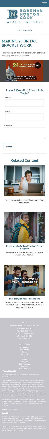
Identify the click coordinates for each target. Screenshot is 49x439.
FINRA (32, 417)
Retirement (24, 347)
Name (8, 97)
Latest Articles (24, 364)
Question (8, 125)
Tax (24, 357)
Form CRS (5, 413)
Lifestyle (24, 361)
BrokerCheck (6, 376)
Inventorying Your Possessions (24, 298)
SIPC (36, 417)
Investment (24, 349)
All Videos (24, 366)
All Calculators (24, 368)
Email (7, 111)
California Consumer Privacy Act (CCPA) (19, 401)
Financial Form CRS (10, 371)
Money (24, 359)
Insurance (24, 354)
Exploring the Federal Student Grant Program (24, 247)
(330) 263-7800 (25, 30)
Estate (24, 352)
